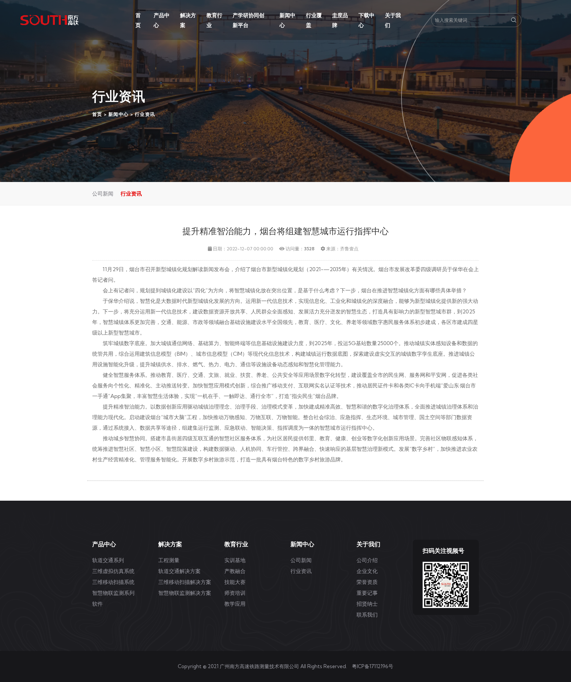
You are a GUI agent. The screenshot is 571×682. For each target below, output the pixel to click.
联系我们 (367, 614)
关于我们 (393, 20)
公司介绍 (367, 560)
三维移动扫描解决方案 (184, 582)
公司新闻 (102, 193)
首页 (138, 20)
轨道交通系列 (108, 560)
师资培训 (235, 593)
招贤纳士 (367, 603)
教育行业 (214, 20)
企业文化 (367, 571)
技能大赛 (235, 582)
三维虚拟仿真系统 (113, 571)
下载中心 (366, 20)
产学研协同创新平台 (248, 20)
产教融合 (235, 571)
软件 (97, 603)
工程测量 (168, 560)
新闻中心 (287, 20)
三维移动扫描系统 (113, 582)
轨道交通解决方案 (179, 571)
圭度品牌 (340, 20)
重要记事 (367, 593)
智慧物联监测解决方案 (184, 593)
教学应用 (235, 603)
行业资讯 (145, 114)
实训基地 (235, 560)
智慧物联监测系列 (113, 593)
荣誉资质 (367, 582)
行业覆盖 (314, 20)
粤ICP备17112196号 (372, 666)
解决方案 (188, 20)
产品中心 (162, 20)
